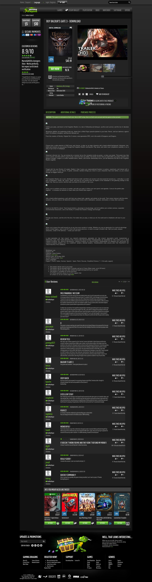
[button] (28, 2)
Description (51, 112)
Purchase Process (88, 112)
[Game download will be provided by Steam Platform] (75, 523)
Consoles (98, 566)
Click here (54, 255)
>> (129, 282)
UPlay (88, 566)
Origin (97, 562)
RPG (64, 86)
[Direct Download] (50, 77)
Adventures (59, 86)
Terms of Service (35, 560)
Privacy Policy (26, 562)
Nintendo (106, 10)
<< (119, 282)
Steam (88, 562)
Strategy (67, 86)
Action (110, 560)
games (59, 10)
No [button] (123, 293)
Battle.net (98, 564)
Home (22, 2)
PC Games (89, 568)
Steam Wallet (73, 10)
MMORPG (111, 564)
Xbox (97, 10)
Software (117, 10)
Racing (110, 562)
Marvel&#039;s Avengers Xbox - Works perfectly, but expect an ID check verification (31, 65)
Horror (119, 566)
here (111, 546)
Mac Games (98, 568)
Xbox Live (98, 560)
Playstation (87, 10)
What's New (25, 564)
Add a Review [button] (95, 282)
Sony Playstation (91, 560)
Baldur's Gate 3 (30, 15)
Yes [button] (117, 293)
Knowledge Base (69, 560)
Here (61, 258)
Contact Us (77, 560)
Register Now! (47, 568)
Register (53, 2)
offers (127, 10)
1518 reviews (28, 57)
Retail (88, 564)
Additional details (68, 112)
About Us (25, 560)
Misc (109, 568)
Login (47, 2)
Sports (119, 560)
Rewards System (35, 562)
